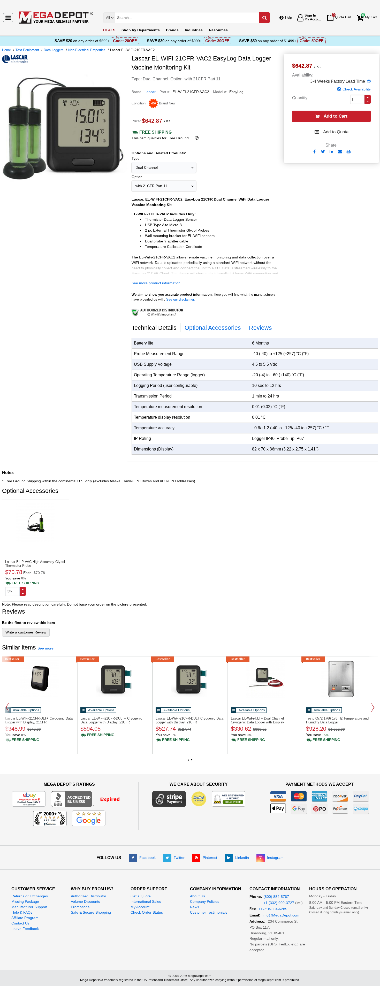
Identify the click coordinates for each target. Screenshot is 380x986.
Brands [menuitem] (172, 30)
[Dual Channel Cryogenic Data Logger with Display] (265, 679)
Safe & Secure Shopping (91, 912)
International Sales (146, 901)
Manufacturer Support (29, 907)
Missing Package (25, 901)
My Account (140, 907)
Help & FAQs (21, 912)
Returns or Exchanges (29, 896)
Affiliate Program (25, 918)
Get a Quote (141, 896)
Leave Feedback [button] (25, 929)
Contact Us (20, 923)
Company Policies (204, 901)
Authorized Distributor (88, 896)
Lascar (150, 92)
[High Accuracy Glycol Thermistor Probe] (35, 522)
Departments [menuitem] (140, 30)
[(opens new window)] (64, 189)
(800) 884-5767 (276, 897)
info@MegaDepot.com (281, 915)
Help (288, 17)
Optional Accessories (213, 327)
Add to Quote (335, 131)
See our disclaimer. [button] (180, 299)
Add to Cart (335, 116)
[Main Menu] (8, 17)
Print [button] (349, 151)
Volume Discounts (85, 901)
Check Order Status (147, 912)
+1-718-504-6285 (273, 909)
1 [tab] (188, 761)
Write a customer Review (25, 632)
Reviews (260, 327)
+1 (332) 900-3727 (278, 903)
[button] (368, 81)
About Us (197, 896)
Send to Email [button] (340, 152)
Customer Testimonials (208, 912)
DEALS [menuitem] (109, 30)
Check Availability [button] (357, 89)
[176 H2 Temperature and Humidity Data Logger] (340, 679)
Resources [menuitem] (218, 30)
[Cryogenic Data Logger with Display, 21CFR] (39, 679)
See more (45, 648)
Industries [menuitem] (194, 30)
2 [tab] (192, 761)
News (194, 907)
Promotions (80, 907)
